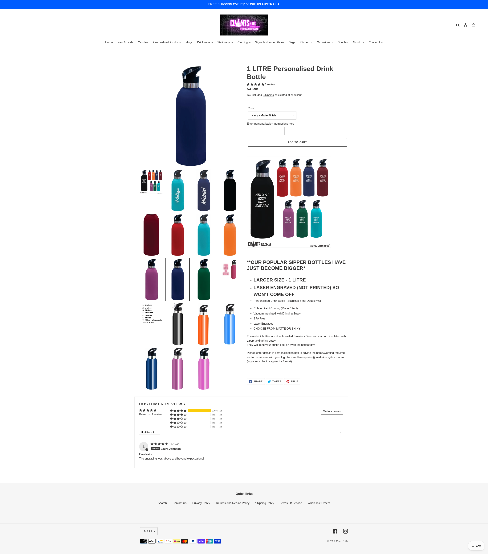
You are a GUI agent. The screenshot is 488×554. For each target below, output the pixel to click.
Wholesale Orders (319, 503)
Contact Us (180, 503)
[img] (160, 444)
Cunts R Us (342, 541)
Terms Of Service (291, 503)
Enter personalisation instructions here (270, 123)
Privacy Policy (201, 503)
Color (251, 108)
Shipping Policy (264, 503)
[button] (256, 84)
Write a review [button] (332, 411)
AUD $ (148, 531)
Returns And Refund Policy (233, 503)
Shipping (268, 94)
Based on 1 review (150, 414)
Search (162, 503)
